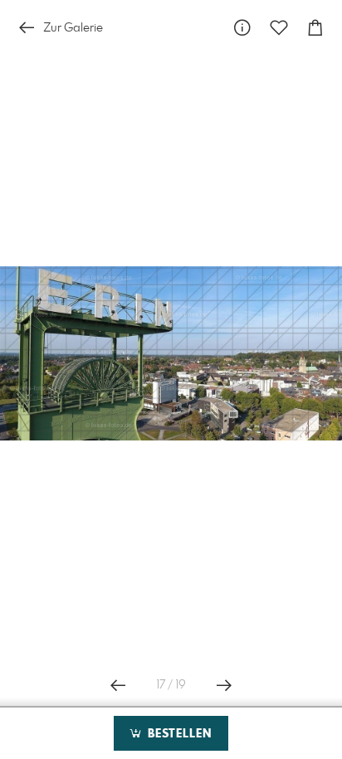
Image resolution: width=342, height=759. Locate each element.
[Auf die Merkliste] (279, 28)
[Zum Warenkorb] (315, 28)
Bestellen (178, 734)
